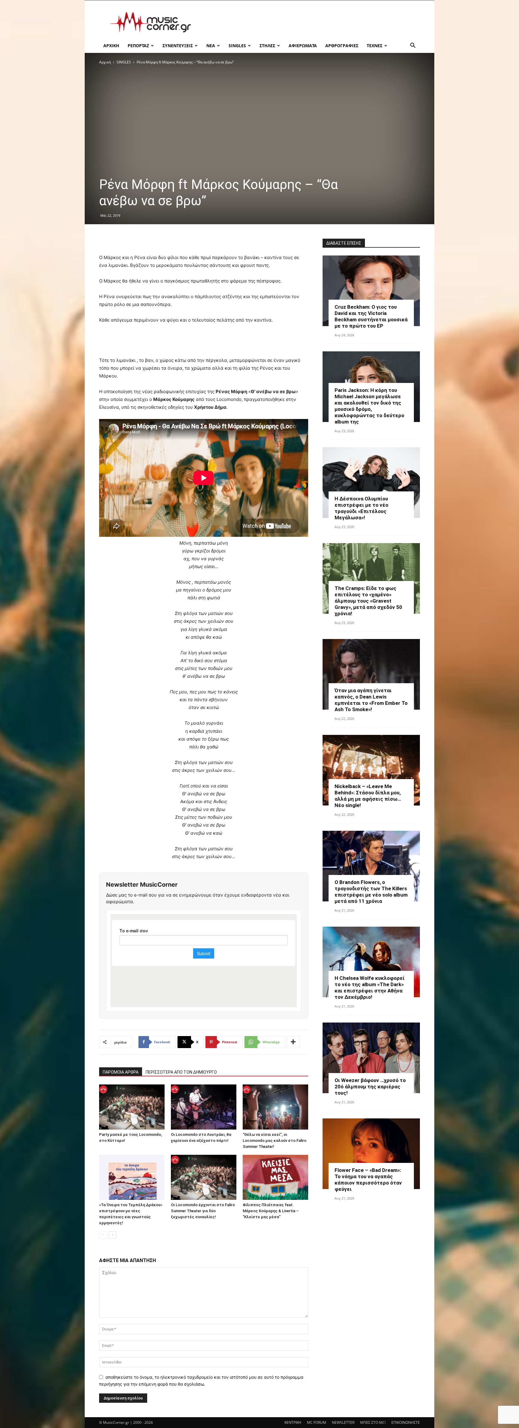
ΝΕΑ (210, 45)
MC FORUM (316, 1422)
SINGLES (237, 45)
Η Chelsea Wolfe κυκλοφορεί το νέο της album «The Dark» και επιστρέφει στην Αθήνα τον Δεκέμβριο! (370, 987)
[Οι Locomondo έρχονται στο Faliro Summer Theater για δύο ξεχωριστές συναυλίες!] (203, 1177)
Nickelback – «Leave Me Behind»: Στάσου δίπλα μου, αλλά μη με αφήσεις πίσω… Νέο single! (368, 795)
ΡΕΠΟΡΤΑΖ (138, 45)
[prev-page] (103, 1235)
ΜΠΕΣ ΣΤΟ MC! (373, 1422)
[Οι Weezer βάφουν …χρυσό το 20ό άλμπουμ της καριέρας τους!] (371, 1058)
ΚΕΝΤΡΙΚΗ (292, 1422)
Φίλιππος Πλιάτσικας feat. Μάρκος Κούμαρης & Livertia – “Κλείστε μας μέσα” (271, 1211)
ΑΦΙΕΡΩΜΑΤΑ (303, 45)
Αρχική (105, 62)
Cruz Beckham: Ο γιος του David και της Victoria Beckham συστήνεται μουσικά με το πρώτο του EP (371, 316)
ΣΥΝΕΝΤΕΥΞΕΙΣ (177, 45)
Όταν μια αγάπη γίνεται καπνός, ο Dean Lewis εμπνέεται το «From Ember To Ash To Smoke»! (371, 699)
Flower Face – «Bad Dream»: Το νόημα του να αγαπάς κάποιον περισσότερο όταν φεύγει (368, 1179)
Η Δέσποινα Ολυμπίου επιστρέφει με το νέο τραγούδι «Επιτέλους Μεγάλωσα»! (361, 508)
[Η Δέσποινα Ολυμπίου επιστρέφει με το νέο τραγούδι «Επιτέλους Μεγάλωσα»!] (371, 482)
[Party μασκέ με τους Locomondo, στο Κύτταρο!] (132, 1107)
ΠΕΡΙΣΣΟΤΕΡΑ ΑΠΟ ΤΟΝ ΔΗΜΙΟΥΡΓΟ (181, 1072)
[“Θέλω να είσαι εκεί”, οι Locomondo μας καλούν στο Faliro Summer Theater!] (275, 1107)
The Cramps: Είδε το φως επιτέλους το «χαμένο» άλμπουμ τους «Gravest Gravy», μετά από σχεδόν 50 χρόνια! (368, 600)
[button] (412, 46)
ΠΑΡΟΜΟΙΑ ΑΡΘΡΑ (120, 1072)
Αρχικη (111, 45)
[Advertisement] (310, 22)
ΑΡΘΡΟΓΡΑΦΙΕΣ (341, 45)
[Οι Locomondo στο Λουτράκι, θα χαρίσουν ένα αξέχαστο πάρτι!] (203, 1107)
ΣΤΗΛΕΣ (267, 45)
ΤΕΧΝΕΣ (374, 45)
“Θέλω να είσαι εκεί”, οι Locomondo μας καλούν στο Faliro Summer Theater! (274, 1140)
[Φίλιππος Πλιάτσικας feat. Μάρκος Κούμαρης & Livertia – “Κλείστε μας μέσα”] (275, 1177)
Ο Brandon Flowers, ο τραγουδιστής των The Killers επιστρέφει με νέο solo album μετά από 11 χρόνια (371, 891)
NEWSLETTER (343, 1422)
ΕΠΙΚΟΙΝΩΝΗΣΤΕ (405, 1422)
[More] (293, 1042)
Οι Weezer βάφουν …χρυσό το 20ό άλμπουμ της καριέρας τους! (370, 1086)
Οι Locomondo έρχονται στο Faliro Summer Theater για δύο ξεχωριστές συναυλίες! (203, 1211)
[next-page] (112, 1235)
